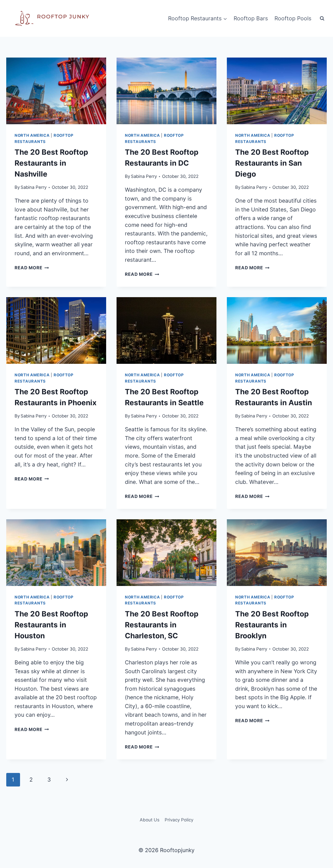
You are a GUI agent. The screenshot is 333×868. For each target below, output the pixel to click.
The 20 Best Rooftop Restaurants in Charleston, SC (161, 624)
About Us (149, 819)
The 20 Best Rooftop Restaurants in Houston (51, 624)
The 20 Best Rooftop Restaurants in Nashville (51, 163)
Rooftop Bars (251, 18)
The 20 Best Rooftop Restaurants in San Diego (272, 163)
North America (32, 135)
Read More (32, 267)
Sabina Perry (34, 187)
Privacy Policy (179, 819)
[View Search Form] (322, 18)
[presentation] (56, 91)
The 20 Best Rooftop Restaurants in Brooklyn (272, 624)
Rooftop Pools (292, 18)
